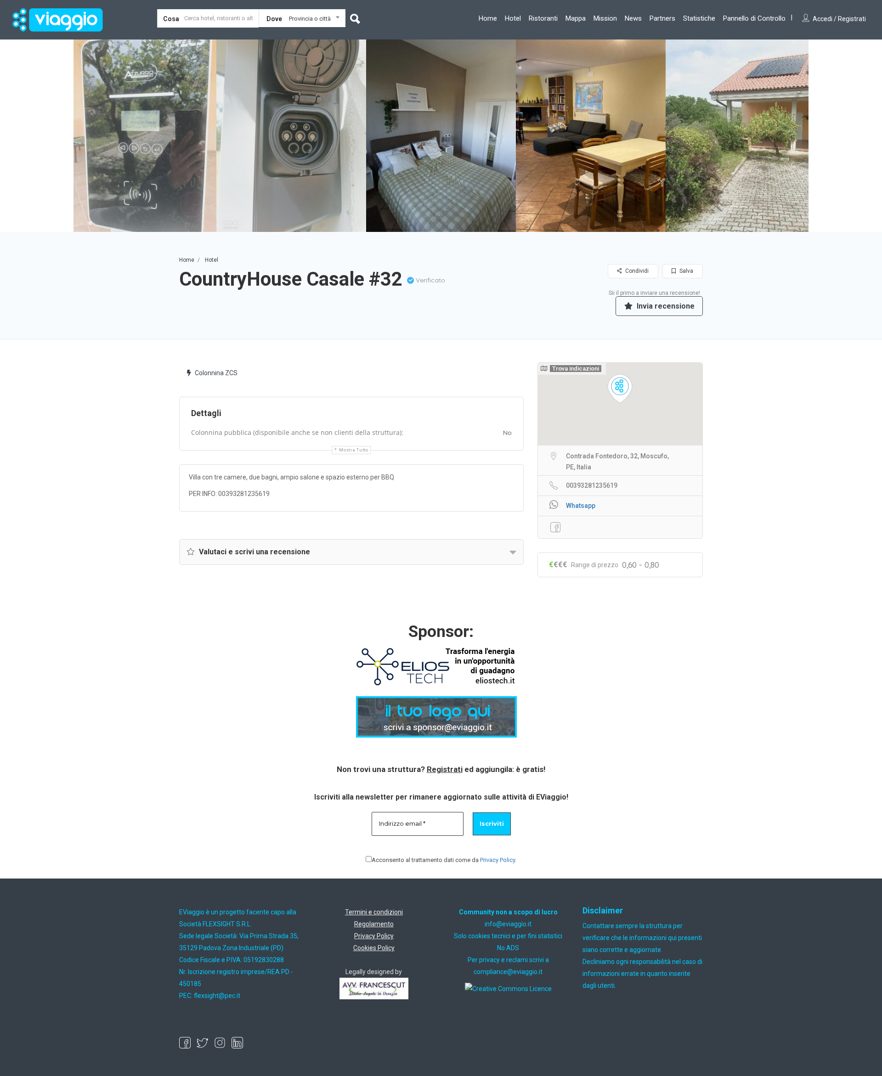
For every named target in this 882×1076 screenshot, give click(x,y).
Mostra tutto (353, 450)
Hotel (513, 18)
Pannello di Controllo (754, 18)
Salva (685, 271)
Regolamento (374, 924)
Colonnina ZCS (216, 373)
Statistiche (699, 18)
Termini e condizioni (374, 912)
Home (488, 18)
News (633, 18)
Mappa (575, 18)
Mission (605, 18)
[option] (141, 135)
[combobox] (302, 20)
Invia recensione (665, 306)
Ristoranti (543, 18)
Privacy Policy (497, 859)
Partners (662, 18)
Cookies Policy (374, 948)
